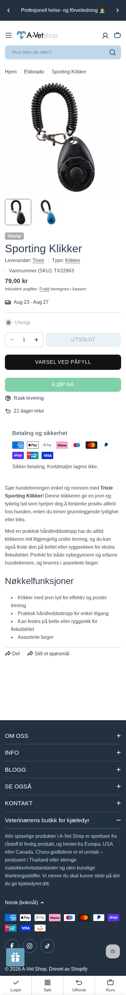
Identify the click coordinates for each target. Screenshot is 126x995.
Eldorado (34, 71)
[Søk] (112, 52)
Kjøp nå (63, 384)
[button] (8, 10)
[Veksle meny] (8, 35)
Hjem (11, 71)
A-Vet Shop (34, 969)
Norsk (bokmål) (21, 902)
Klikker (72, 260)
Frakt (44, 288)
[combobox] (63, 52)
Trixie (38, 260)
